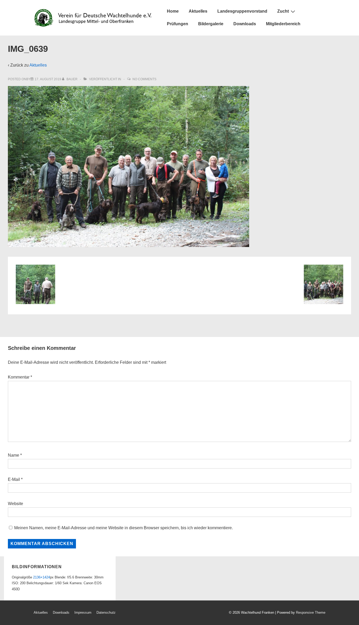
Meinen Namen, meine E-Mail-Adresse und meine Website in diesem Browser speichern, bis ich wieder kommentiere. (123, 528)
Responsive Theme (310, 612)
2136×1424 (41, 577)
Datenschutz (106, 612)
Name (13, 455)
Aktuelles (198, 11)
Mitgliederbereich (283, 24)
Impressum (82, 612)
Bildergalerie (210, 24)
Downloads (244, 24)
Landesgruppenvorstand (242, 11)
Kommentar (20, 377)
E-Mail (14, 479)
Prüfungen (177, 24)
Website (15, 503)
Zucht (283, 11)
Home (173, 11)
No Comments (144, 79)
